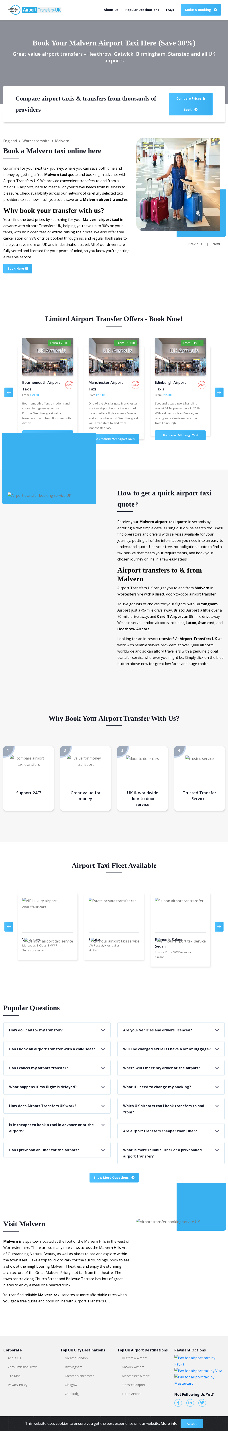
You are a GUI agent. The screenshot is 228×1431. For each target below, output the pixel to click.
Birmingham (73, 1367)
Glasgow (71, 1385)
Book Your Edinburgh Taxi (180, 435)
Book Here (16, 268)
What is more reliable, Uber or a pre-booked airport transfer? (162, 1153)
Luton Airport (131, 1394)
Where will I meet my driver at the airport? (161, 1068)
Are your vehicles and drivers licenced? (157, 1030)
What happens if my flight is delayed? (43, 1086)
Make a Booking (198, 10)
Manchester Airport (136, 1376)
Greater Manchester (79, 1376)
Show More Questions (112, 1177)
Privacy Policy (17, 1385)
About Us (111, 10)
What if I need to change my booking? (157, 1086)
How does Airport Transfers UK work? (42, 1105)
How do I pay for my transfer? (36, 1030)
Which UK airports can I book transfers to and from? (163, 1109)
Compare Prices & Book (190, 104)
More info (169, 1423)
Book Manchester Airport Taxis (114, 439)
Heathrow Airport (134, 1358)
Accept (192, 1423)
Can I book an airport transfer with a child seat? (52, 1049)
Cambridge (72, 1394)
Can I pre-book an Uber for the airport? (44, 1150)
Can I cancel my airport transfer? (38, 1068)
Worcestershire (36, 140)
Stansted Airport (133, 1385)
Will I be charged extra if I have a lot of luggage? (167, 1049)
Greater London (76, 1358)
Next (216, 244)
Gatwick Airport (133, 1367)
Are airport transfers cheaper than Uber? (160, 1131)
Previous (195, 244)
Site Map (14, 1376)
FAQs (170, 10)
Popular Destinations (142, 10)
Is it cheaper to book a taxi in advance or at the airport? (51, 1127)
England (10, 140)
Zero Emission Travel (23, 1367)
